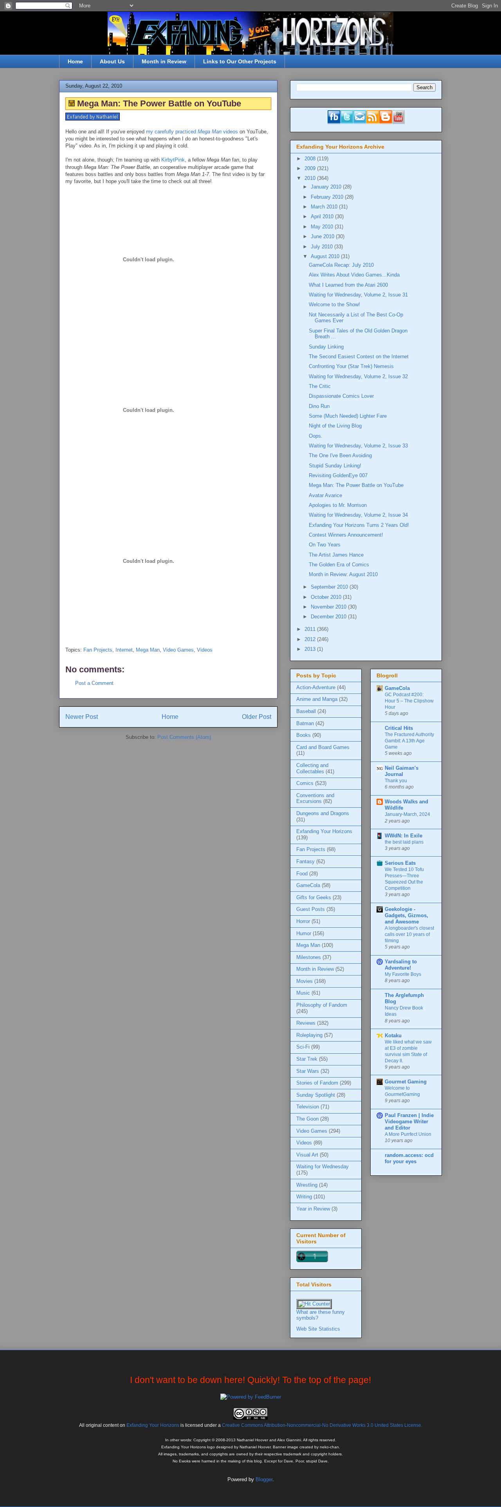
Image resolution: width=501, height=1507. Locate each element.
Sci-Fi (303, 1047)
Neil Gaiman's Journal (401, 771)
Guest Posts (310, 909)
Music (303, 993)
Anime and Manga (316, 699)
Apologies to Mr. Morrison (338, 505)
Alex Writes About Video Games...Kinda (354, 275)
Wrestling (306, 1185)
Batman (305, 723)
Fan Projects (97, 650)
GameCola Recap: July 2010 (341, 265)
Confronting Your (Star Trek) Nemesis (351, 366)
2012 (311, 639)
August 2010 (326, 256)
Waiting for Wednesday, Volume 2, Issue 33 (358, 446)
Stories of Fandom (317, 1083)
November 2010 (329, 607)
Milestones (308, 957)
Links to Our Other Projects (239, 61)
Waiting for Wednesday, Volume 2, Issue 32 (358, 376)
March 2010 (325, 207)
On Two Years (325, 545)
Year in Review (313, 1209)
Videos (205, 650)
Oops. (316, 436)
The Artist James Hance (336, 555)
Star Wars (307, 1071)
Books (303, 735)
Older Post (256, 716)
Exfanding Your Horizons (324, 831)
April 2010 (323, 216)
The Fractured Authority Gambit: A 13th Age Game (409, 741)
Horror (303, 921)
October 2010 (327, 597)
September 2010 (330, 587)
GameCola (308, 885)
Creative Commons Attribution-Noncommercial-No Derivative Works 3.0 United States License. (322, 1425)
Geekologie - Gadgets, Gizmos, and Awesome (406, 915)
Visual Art (307, 1155)
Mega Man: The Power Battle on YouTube (356, 485)
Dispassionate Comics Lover (341, 396)
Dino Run (319, 406)
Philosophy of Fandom (321, 1005)
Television (307, 1107)
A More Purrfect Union (408, 1134)
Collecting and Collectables (312, 768)
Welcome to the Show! (334, 304)
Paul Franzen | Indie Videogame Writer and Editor (409, 1121)
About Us (112, 61)
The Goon (307, 1119)
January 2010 (327, 187)
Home (75, 61)
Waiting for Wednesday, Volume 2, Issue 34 (358, 515)
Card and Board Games (323, 747)
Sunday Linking (326, 347)
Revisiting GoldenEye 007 (338, 475)
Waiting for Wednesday (322, 1166)
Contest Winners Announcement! (346, 535)
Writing (304, 1197)
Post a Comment (94, 683)
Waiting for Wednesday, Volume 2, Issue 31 (358, 295)
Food (302, 874)
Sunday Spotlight (315, 1095)
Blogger (264, 1479)
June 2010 (323, 236)
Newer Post (81, 716)
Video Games (178, 650)
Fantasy (305, 861)
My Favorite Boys (403, 974)
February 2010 (328, 197)
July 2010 (322, 247)
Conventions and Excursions (315, 798)
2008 (311, 159)
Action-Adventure (315, 687)
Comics (305, 783)
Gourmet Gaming (406, 1082)
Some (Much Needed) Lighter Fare (348, 416)
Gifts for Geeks (313, 897)
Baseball (306, 711)
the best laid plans (404, 842)
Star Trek (306, 1059)
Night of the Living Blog (335, 426)
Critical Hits (399, 728)
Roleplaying (309, 1035)
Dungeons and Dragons (322, 813)
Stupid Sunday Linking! (335, 466)
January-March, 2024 (407, 814)
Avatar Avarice (325, 495)
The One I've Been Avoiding (340, 455)
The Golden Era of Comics (339, 565)
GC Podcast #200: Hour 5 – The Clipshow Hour (409, 701)
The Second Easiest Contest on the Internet (359, 356)
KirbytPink (173, 160)
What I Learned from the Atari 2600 (348, 285)
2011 (311, 629)
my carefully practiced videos (192, 132)
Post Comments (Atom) (184, 737)
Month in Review (164, 61)
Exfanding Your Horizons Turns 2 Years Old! (359, 525)
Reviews (305, 1023)
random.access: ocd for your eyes (409, 1158)
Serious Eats (400, 863)
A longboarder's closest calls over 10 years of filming (409, 934)
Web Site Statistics (318, 1329)
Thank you (396, 780)
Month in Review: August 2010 (343, 574)
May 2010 (323, 227)
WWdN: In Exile (403, 836)
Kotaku (393, 1035)
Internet (124, 650)
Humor (303, 933)
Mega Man (148, 650)
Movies (304, 981)
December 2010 (329, 617)
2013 (311, 649)
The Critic (320, 386)
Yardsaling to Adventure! (401, 965)
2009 (311, 168)
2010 (311, 178)
